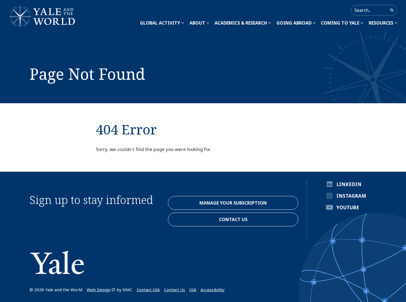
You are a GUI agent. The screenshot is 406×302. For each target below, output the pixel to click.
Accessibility (213, 289)
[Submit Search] (392, 10)
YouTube (347, 207)
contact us (233, 219)
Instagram (351, 196)
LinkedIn (349, 184)
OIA (192, 289)
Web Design (98, 289)
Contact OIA (148, 289)
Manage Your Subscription (233, 203)
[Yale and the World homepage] (42, 16)
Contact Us (174, 289)
